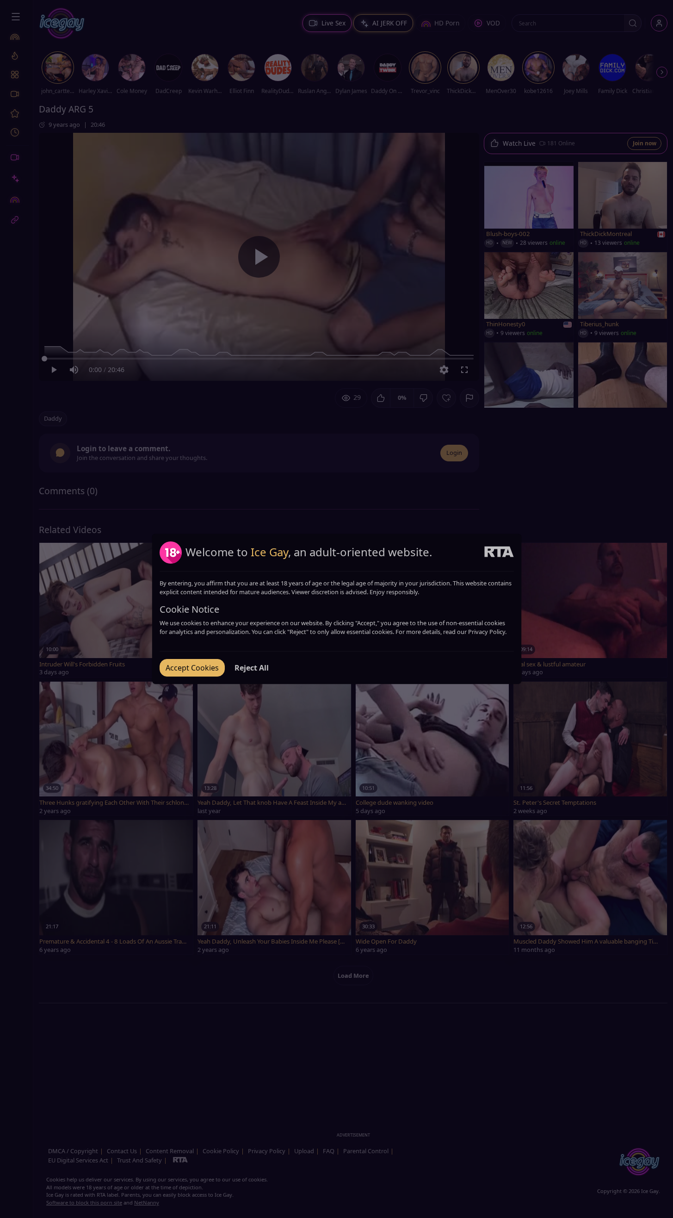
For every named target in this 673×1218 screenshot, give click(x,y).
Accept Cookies (192, 668)
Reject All (252, 668)
